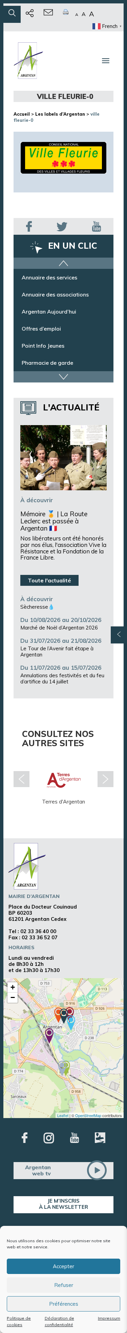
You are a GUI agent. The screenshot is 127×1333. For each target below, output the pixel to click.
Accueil (22, 114)
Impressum (109, 1318)
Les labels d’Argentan (60, 114)
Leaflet (62, 1115)
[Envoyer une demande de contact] (48, 14)
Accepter (63, 1266)
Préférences (63, 1304)
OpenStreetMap (88, 1115)
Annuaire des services (49, 277)
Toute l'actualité (49, 580)
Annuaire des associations (55, 294)
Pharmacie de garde (47, 362)
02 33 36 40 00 (38, 931)
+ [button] (12, 987)
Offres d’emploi (41, 328)
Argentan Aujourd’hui (49, 311)
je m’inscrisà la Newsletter (63, 1204)
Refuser (63, 1285)
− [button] (12, 997)
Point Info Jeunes (43, 345)
